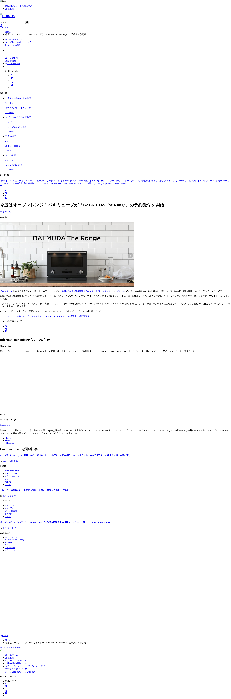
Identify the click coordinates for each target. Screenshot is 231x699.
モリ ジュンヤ (9, 496)
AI (34, 183)
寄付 (25, 183)
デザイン (5, 181)
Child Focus (11, 537)
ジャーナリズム (183, 181)
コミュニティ (17, 181)
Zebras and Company (46, 183)
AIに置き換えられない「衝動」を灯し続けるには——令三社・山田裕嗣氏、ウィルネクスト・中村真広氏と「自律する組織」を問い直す (65, 455)
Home (8, 32)
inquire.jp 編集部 (10, 461)
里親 (8, 516)
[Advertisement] (48, 394)
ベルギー (10, 547)
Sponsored (29, 181)
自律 (8, 484)
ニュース (38, 181)
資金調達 (145, 181)
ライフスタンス (80, 183)
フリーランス (50, 181)
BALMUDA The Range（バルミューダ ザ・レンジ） (86, 291)
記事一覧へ (5, 425)
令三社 (9, 479)
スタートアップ (129, 181)
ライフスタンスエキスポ (162, 181)
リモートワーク (119, 183)
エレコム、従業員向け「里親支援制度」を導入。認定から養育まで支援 (34, 490)
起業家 (218, 181)
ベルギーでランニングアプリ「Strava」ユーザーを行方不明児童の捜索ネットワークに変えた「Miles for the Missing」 (56, 522)
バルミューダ (6, 291)
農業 (19, 183)
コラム (117, 181)
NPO (79, 181)
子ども (91, 183)
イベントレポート (205, 181)
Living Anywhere (103, 183)
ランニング (11, 550)
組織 (30, 183)
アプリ (9, 545)
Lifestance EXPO (64, 183)
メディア (71, 181)
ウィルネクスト (13, 476)
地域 (193, 181)
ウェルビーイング (91, 181)
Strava (8, 542)
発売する (120, 291)
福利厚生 (10, 514)
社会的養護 (11, 511)
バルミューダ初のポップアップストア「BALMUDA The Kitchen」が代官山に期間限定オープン (50, 316)
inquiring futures (12, 471)
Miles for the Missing (14, 540)
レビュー (62, 181)
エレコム (10, 505)
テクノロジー (107, 181)
